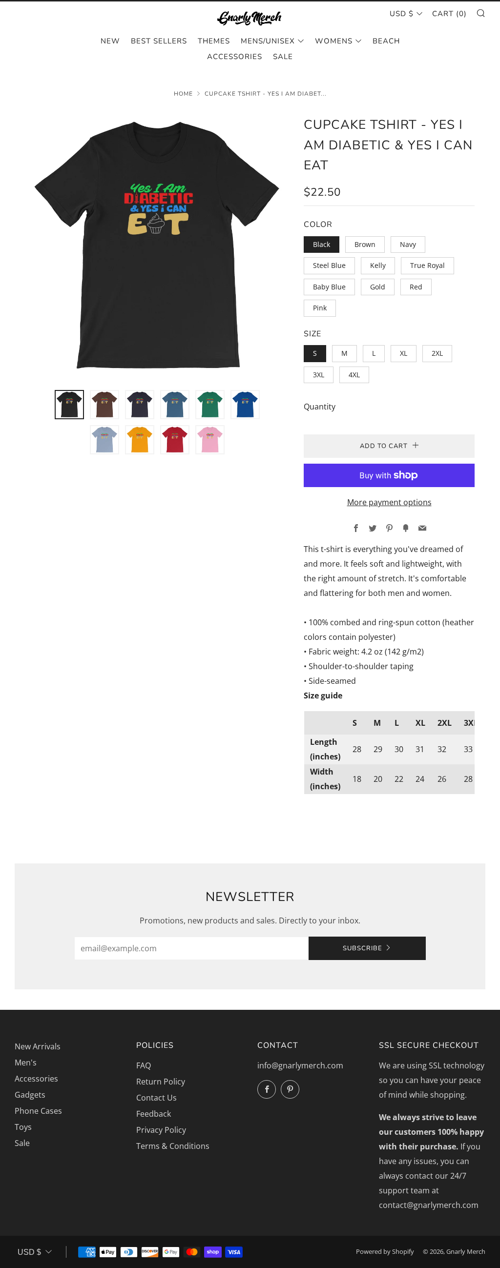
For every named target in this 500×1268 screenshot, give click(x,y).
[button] (69, 404)
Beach (386, 41)
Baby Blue (329, 286)
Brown (364, 244)
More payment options (389, 502)
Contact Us (156, 1097)
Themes (214, 41)
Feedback (153, 1113)
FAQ (143, 1065)
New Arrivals (38, 1046)
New (110, 41)
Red (416, 286)
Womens (334, 41)
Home (183, 94)
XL (403, 353)
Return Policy (160, 1081)
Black (321, 244)
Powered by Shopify (385, 1251)
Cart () (449, 14)
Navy (408, 244)
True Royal (427, 265)
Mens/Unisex (268, 41)
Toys (23, 1127)
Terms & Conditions (172, 1146)
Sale (283, 56)
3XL (318, 374)
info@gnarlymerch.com (300, 1065)
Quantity (319, 406)
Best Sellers (159, 41)
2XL (437, 353)
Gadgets (30, 1094)
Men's (26, 1062)
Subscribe (362, 948)
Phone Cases (38, 1110)
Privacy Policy (161, 1130)
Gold (377, 286)
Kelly (378, 265)
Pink (320, 307)
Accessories (234, 56)
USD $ (402, 14)
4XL (354, 374)
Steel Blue (329, 265)
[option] (157, 246)
